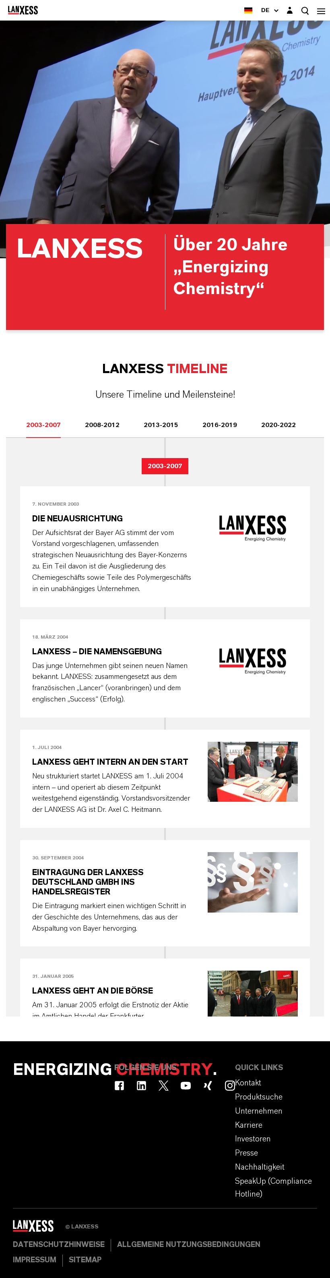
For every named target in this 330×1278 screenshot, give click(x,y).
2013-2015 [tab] (161, 425)
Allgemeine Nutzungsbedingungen (188, 1245)
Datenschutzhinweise (59, 1245)
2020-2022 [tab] (278, 425)
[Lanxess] (39, 1229)
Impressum (34, 1260)
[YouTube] (186, 1086)
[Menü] (321, 10)
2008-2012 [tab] (102, 425)
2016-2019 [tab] (219, 425)
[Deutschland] (248, 10)
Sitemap (85, 1260)
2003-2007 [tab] (43, 425)
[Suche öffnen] (305, 11)
